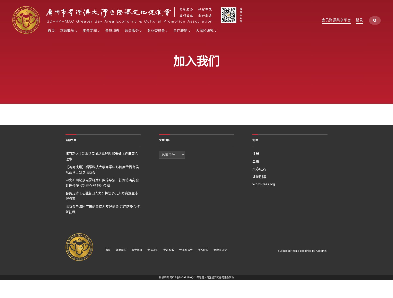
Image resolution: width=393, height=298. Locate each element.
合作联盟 (180, 31)
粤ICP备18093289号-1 (183, 277)
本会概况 (67, 31)
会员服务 (132, 31)
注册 (255, 153)
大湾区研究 (204, 31)
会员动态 (112, 31)
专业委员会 (156, 31)
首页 (51, 31)
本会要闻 (90, 31)
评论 (259, 176)
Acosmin (321, 250)
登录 (359, 20)
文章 (259, 169)
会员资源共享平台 (336, 20)
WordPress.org (263, 184)
